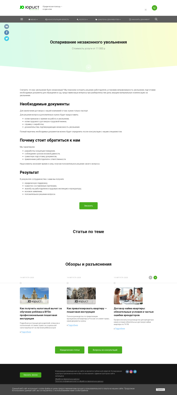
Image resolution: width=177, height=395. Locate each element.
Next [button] (155, 277)
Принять (160, 389)
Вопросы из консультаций (105, 350)
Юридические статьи (70, 350)
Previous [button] (150, 277)
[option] (88, 39)
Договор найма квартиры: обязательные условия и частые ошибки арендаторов (134, 312)
